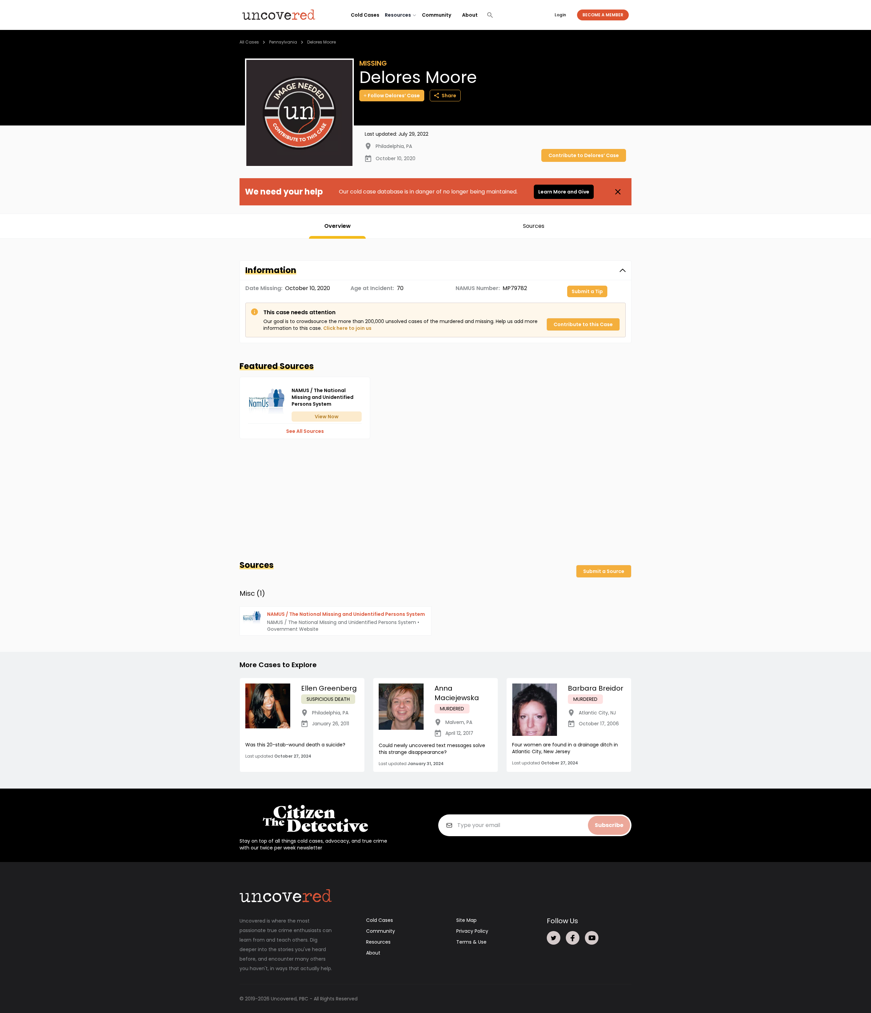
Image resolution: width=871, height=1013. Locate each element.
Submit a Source (603, 571)
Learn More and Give (563, 191)
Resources (378, 942)
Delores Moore (321, 42)
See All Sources (305, 431)
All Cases (249, 42)
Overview (337, 226)
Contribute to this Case (583, 324)
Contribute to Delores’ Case (583, 155)
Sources (533, 226)
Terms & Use (471, 942)
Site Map (466, 920)
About (470, 15)
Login (560, 15)
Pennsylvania (283, 42)
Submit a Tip (587, 291)
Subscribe (609, 825)
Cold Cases (365, 15)
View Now (327, 416)
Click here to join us (347, 328)
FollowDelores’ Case (394, 95)
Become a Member (602, 15)
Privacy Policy (472, 931)
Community (436, 15)
